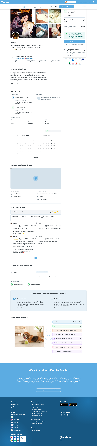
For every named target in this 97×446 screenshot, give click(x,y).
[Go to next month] (54, 135)
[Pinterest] (67, 415)
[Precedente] (33, 258)
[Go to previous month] (17, 135)
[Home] (11, 359)
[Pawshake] (5, 2)
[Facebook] (61, 415)
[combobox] (53, 131)
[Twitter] (64, 415)
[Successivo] (38, 258)
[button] (74, 35)
